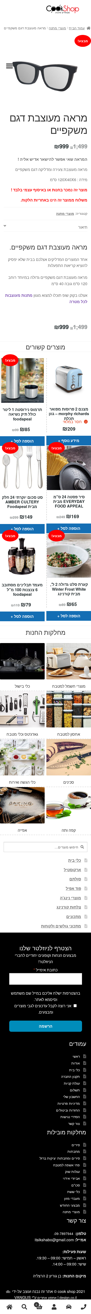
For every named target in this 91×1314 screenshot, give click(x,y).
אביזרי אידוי (71, 1178)
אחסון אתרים (47, 1297)
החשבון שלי (71, 1096)
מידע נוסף (70, 440)
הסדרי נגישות (70, 1116)
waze (68, 1307)
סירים (76, 1144)
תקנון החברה (70, 1076)
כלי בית (74, 860)
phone (83, 1307)
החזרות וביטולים (68, 1110)
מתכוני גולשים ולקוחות (61, 926)
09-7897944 (64, 1233)
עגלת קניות (72, 1083)
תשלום (75, 1090)
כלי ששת (73, 1191)
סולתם (75, 879)
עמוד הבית (77, 27)
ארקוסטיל (72, 869)
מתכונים (73, 916)
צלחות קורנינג (69, 907)
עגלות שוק (72, 1171)
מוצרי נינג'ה (70, 898)
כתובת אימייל (45, 970)
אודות (75, 1063)
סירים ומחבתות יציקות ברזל (60, 1158)
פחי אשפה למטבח (66, 1164)
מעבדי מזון (72, 1198)
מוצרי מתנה (57, 27)
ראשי (76, 1056)
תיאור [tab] (82, 227)
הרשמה (45, 1026)
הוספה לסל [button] (24, 441)
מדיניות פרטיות (69, 1103)
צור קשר (74, 1123)
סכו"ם (75, 1185)
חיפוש (24, 1307)
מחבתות (73, 1151)
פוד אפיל (73, 888)
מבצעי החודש (70, 1205)
